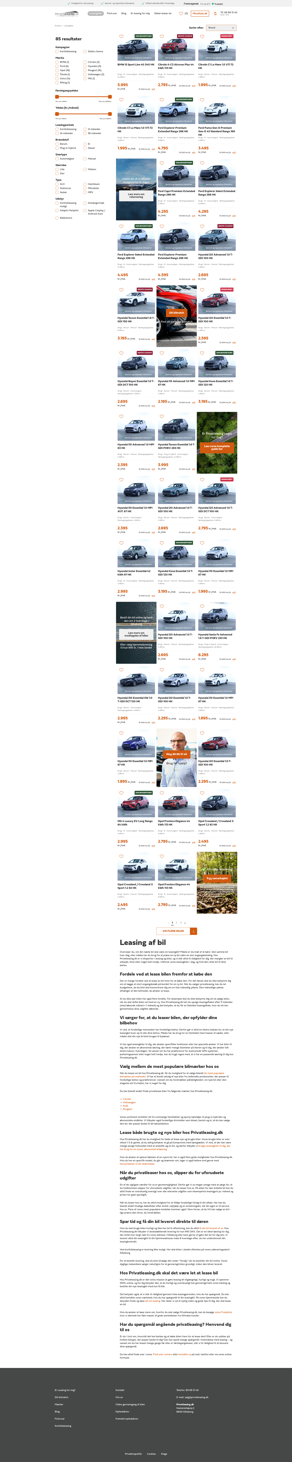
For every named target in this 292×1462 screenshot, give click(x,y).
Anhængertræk (96, 203)
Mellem (92, 169)
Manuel (92, 159)
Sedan (63, 192)
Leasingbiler (95, 13)
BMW (64, 62)
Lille (62, 169)
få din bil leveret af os (211, 1228)
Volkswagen (96, 74)
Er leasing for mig (140, 13)
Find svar (112, 13)
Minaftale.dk (200, 13)
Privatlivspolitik (133, 1454)
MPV (90, 192)
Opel (65, 70)
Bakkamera (66, 218)
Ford (64, 66)
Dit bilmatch (176, 312)
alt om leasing (152, 1301)
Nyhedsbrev (122, 1412)
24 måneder (66, 133)
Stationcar (65, 188)
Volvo (65, 78)
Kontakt (120, 1390)
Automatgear (67, 159)
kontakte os (184, 1354)
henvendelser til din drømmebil (137, 1164)
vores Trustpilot (223, 1312)
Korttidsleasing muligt (68, 205)
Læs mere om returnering (136, 196)
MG (91, 78)
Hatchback (94, 184)
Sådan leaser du (163, 13)
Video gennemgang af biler (130, 1404)
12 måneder (94, 129)
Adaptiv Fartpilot (69, 210)
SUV (62, 184)
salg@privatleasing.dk (196, 1397)
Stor (62, 173)
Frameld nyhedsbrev (127, 1419)
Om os (119, 1397)
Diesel (91, 148)
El (89, 144)
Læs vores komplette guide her (217, 448)
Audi (125, 1106)
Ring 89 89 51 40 (176, 754)
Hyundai (94, 66)
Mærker (59, 1404)
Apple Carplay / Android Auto (96, 212)
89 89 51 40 (192, 1390)
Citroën (94, 62)
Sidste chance (95, 51)
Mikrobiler (93, 188)
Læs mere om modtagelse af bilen (136, 634)
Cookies (151, 1454)
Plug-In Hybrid (68, 148)
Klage (164, 1454)
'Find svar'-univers (162, 1354)
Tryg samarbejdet (217, 878)
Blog (123, 13)
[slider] (57, 97)
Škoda (65, 74)
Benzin (63, 144)
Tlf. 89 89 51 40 (228, 12)
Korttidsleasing (68, 51)
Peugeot (94, 70)
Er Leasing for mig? (65, 1390)
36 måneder (94, 133)
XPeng (65, 83)
